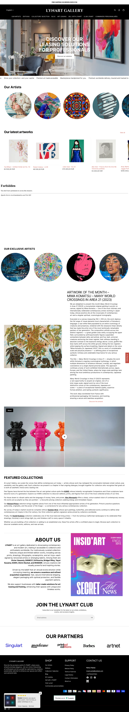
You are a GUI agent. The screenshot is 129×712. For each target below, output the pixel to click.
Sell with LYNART (51, 680)
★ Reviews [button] (127, 357)
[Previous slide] (3, 47)
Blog (46, 674)
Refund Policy (69, 668)
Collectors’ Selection (51, 671)
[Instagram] (9, 709)
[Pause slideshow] (61, 73)
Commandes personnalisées (54, 686)
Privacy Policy (69, 665)
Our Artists (48, 665)
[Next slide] (125, 47)
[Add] (29, 162)
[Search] (115, 10)
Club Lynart (49, 683)
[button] (40, 693)
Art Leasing (49, 677)
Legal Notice (69, 675)
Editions (47, 668)
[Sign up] (92, 618)
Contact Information (71, 678)
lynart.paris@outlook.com (94, 671)
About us (68, 681)
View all (122, 132)
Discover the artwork (96, 401)
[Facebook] (5, 709)
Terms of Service (70, 671)
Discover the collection (64, 53)
